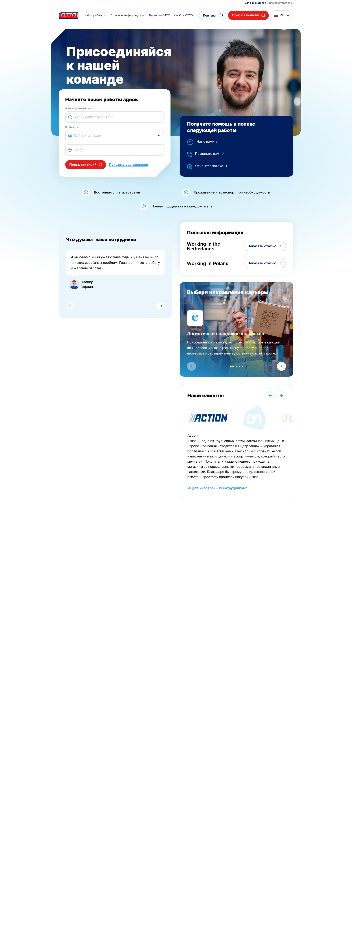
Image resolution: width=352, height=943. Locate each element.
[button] (248, 15)
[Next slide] (160, 306)
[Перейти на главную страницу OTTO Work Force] (68, 15)
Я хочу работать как (78, 108)
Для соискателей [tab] (255, 2)
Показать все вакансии (128, 164)
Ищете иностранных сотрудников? (217, 488)
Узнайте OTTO (183, 15)
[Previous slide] (270, 395)
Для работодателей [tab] (281, 2)
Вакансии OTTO (159, 15)
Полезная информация (126, 15)
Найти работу (93, 15)
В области (71, 127)
